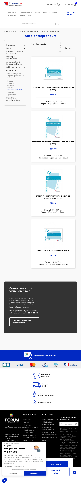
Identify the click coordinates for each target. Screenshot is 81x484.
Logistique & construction (11, 58)
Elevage (10, 87)
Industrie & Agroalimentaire (13, 99)
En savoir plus (56, 471)
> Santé (26, 422)
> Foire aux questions (50, 419)
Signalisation (11, 95)
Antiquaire (11, 85)
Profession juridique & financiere (14, 52)
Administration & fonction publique (14, 63)
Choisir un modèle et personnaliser (22, 322)
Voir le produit (53, 79)
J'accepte (56, 464)
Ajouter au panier (53, 85)
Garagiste (10, 83)
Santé (8, 48)
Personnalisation (49, 13)
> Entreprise (27, 419)
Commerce (11, 70)
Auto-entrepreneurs (14, 89)
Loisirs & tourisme (13, 67)
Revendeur (11, 16)
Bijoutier (10, 81)
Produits (11, 13)
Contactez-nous (25, 16)
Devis (37, 13)
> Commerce (28, 440)
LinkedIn (75, 472)
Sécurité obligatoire (14, 74)
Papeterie (10, 93)
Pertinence (68, 48)
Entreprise (10, 45)
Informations (25, 13)
